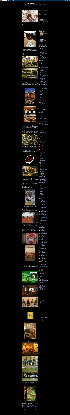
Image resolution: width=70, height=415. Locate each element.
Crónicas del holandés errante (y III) (28, 29)
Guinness (25, 406)
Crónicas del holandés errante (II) (27, 187)
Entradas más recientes (24, 409)
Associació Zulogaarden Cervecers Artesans (43, 209)
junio (41, 320)
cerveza (26, 183)
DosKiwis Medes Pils (42, 58)
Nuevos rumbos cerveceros (43, 196)
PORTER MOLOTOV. (42, 194)
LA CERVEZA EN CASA (43, 258)
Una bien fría (42, 123)
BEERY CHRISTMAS (42, 150)
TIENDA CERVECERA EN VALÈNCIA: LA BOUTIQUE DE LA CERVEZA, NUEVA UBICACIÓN (44, 125)
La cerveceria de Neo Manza (43, 146)
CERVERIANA (42, 102)
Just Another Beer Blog (43, 286)
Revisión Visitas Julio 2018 (43, 121)
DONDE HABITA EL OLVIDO (43, 46)
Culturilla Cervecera (42, 245)
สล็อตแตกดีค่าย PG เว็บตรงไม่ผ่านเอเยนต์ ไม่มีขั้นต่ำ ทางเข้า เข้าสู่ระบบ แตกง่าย (44, 72)
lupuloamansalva (42, 219)
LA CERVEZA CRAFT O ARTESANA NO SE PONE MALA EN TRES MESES (43, 110)
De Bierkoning (25, 53)
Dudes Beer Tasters (42, 230)
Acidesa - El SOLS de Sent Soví (43, 65)
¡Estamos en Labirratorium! (43, 220)
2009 (41, 327)
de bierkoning (34, 183)
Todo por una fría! (42, 227)
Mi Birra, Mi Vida (42, 31)
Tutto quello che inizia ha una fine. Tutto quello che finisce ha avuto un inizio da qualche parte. (44, 76)
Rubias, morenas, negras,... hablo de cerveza (43, 84)
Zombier (41, 94)
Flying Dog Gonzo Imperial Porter (44, 243)
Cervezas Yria (42, 173)
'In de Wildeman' (26, 341)
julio (41, 319)
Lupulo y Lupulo (42, 270)
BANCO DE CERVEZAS (43, 261)
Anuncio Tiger (41, 276)
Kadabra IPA (41, 158)
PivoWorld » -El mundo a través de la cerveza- (43, 242)
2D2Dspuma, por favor (43, 287)
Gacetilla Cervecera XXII (43, 212)
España (23, 406)
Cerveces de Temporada (43, 100)
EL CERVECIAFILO (42, 112)
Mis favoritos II (41, 234)
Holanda (34, 406)
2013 (41, 304)
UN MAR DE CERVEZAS (43, 236)
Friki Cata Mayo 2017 (42, 139)
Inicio (30, 409)
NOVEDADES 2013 (42, 223)
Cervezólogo (41, 278)
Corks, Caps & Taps (42, 78)
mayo (41, 321)
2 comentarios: (32, 25)
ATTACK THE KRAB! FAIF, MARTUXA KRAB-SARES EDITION (43, 104)
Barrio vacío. (41, 55)
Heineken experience (29, 406)
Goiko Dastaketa (42, 60)
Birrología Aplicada (42, 200)
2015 (41, 302)
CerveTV (41, 91)
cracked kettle (29, 183)
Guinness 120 (41, 136)
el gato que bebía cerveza (43, 216)
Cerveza (41, 162)
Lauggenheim (41, 130)
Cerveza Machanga (42, 160)
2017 (41, 301)
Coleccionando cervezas (43, 144)
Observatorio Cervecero (43, 214)
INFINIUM (41, 113)
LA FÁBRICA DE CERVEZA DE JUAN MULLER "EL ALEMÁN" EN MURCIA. (44, 89)
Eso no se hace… (42, 142)
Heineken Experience (24, 226)
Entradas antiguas (36, 409)
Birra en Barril (42, 239)
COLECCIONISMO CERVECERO (42, 52)
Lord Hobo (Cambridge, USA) (43, 201)
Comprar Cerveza (41, 24)
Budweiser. (41, 163)
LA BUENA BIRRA (42, 182)
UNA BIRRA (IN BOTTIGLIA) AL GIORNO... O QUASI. (43, 74)
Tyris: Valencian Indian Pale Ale (43, 180)
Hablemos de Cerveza (43, 149)
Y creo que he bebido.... (35, 3)
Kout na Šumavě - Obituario (43, 82)
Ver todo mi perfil (45, 21)
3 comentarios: (32, 405)
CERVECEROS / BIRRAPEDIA (44, 67)
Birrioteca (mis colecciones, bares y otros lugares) (43, 233)
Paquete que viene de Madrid (43, 53)
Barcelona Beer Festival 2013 (43, 248)
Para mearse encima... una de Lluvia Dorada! (45, 33)
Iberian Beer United (42, 70)
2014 (41, 303)
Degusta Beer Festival (42, 171)
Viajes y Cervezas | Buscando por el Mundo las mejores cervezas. (44, 179)
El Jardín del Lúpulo (42, 62)
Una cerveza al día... (42, 176)
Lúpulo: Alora (41, 63)
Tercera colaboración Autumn (43, 95)
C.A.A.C (41, 198)
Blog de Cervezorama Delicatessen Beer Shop (43, 289)
